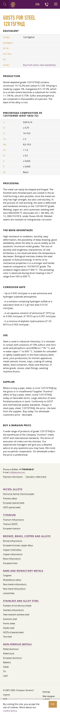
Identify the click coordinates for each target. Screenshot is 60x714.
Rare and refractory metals (23, 570)
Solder (6, 666)
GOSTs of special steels (13, 632)
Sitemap (46, 691)
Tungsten (7, 575)
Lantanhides (8, 593)
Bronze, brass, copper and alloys (27, 536)
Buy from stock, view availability (39, 65)
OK (53, 704)
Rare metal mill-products (14, 588)
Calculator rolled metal (36, 476)
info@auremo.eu (17, 472)
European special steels (13, 502)
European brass (10, 563)
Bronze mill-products (12, 540)
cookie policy (10, 710)
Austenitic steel (10, 619)
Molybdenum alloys (12, 579)
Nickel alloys (12, 489)
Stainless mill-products (13, 610)
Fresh (47, 699)
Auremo (13, 5)
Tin (4, 671)
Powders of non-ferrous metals (17, 605)
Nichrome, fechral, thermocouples (18, 494)
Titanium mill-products (13, 519)
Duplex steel (8, 627)
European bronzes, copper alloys (18, 545)
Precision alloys (10, 498)
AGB (5, 699)
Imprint (6, 694)
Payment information (13, 476)
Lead (5, 675)
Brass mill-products (12, 558)
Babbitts (7, 662)
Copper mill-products (12, 554)
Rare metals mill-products (14, 584)
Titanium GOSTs (10, 524)
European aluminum (12, 657)
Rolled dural (8, 653)
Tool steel (7, 636)
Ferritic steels (9, 623)
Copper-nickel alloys (12, 549)
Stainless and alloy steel (21, 601)
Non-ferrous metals (17, 644)
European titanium (11, 528)
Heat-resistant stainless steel (16, 614)
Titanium (9, 515)
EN (37, 4)
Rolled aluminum (11, 649)
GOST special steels (11, 507)
